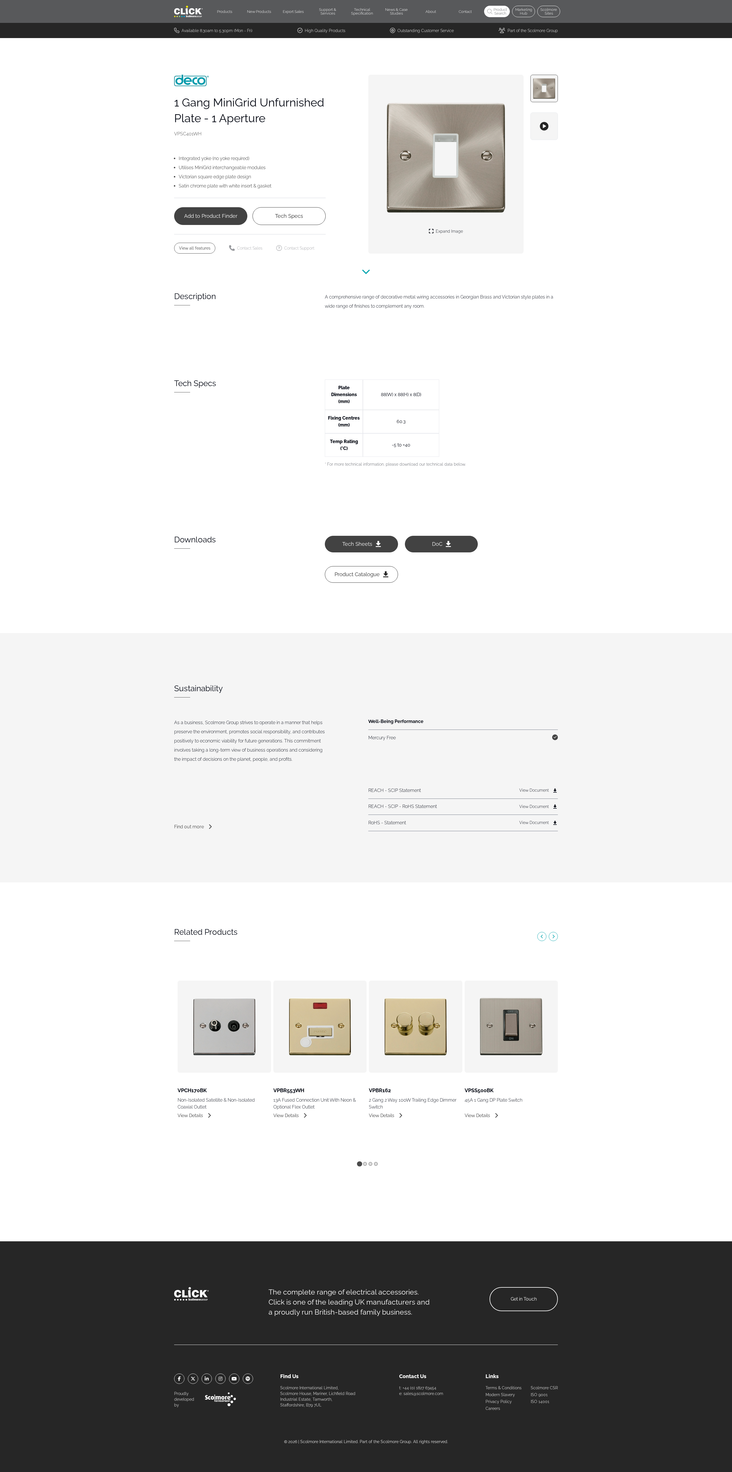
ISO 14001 (540, 1401)
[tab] (359, 1163)
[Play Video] (544, 126)
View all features (194, 248)
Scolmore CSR (544, 1388)
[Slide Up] (366, 275)
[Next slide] (553, 936)
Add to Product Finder (210, 216)
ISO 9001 (539, 1394)
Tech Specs (289, 216)
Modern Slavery (500, 1394)
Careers (493, 1408)
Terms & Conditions (504, 1388)
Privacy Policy (499, 1401)
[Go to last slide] (541, 936)
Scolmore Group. (396, 1441)
